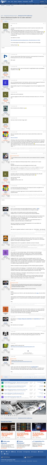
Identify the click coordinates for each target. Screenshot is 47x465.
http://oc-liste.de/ (14, 137)
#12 (44, 206)
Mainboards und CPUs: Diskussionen (18, 387)
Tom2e (5, 394)
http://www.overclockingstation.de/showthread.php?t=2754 (23, 346)
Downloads (20, 1)
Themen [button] (15, 1)
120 (3, 437)
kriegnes (5, 387)
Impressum (3, 461)
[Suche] (46, 2)
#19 (44, 343)
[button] (5, 5)
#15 (44, 280)
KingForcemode (6, 397)
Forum (30, 1)
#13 (44, 236)
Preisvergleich (25, 1)
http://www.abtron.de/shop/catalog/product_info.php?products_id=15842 (25, 40)
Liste (37, 293)
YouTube (7, 453)
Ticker (9, 1)
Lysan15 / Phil (6, 383)
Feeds (3, 451)
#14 (44, 250)
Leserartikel (8, 5)
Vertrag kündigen (23, 461)
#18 (44, 331)
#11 (44, 185)
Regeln (12, 5)
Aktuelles (2, 5)
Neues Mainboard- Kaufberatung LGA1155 (14, 393)
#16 (44, 307)
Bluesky (14, 451)
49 (18, 437)
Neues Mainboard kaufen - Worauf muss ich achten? (16, 382)
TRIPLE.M (41, 383)
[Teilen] (43, 23)
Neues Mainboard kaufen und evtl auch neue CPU (15, 389)
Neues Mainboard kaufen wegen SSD (12, 396)
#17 (44, 316)
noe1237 (5, 390)
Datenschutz (35, 461)
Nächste (5, 21)
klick (38, 208)
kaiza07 (3, 19)
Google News (27, 451)
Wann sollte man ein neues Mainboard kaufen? (15, 386)
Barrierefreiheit (29, 461)
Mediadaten (11, 461)
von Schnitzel (41, 386)
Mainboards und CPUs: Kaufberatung (22, 383)
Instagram (35, 451)
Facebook (20, 451)
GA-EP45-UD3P (34, 366)
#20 (44, 356)
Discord (8, 451)
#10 (44, 171)
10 (34, 437)
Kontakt (6, 461)
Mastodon (41, 451)
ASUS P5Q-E (29, 318)
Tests (12, 1)
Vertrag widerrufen (17, 461)
